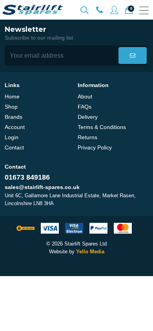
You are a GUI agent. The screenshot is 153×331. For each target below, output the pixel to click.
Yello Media (90, 252)
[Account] (99, 10)
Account (15, 127)
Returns (87, 137)
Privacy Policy (95, 147)
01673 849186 (27, 177)
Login (11, 137)
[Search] (84, 10)
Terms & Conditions (102, 127)
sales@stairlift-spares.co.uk (42, 187)
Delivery (88, 117)
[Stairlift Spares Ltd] (32, 10)
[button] (132, 55)
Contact (14, 147)
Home (12, 96)
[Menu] (144, 10)
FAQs (84, 107)
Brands (13, 117)
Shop (11, 107)
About (85, 96)
